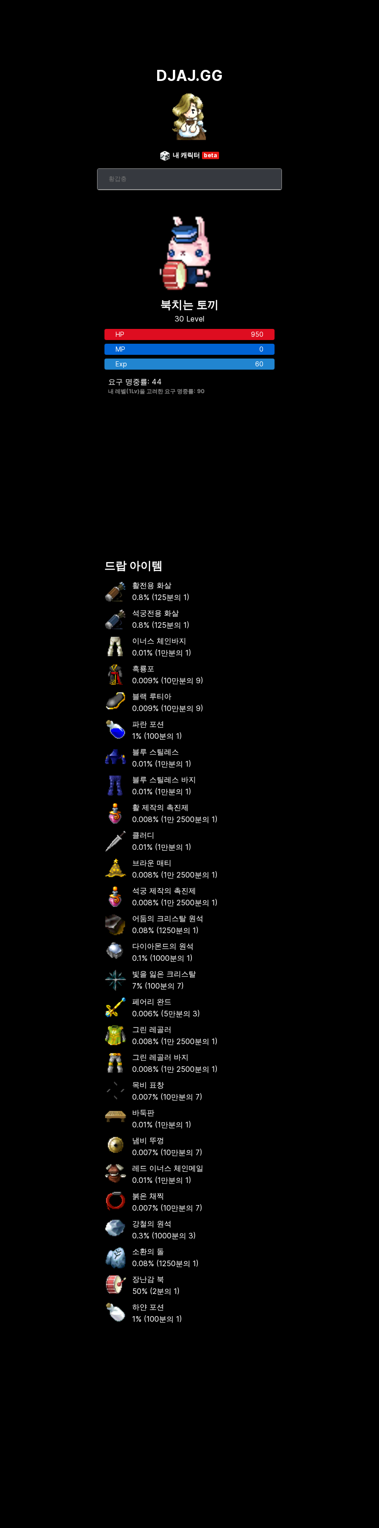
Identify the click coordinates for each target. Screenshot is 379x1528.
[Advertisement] (189, 479)
